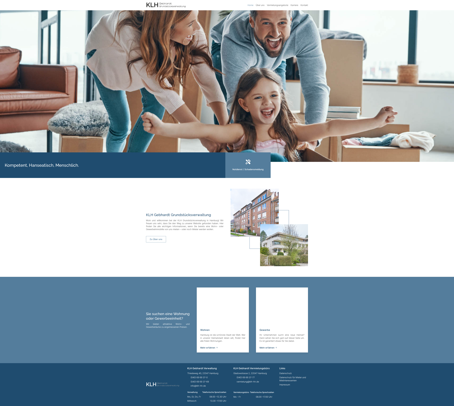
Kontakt (304, 5)
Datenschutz (285, 373)
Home (250, 5)
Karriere (294, 5)
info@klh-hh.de (198, 386)
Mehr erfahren (207, 347)
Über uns (260, 5)
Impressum (284, 384)
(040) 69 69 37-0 (199, 377)
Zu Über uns (156, 239)
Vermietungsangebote (277, 5)
